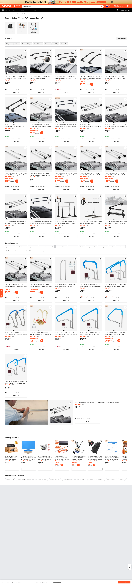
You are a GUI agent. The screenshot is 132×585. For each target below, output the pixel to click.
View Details (66, 349)
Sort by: (119, 38)
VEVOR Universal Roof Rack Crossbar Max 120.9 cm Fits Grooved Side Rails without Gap (66, 126)
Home (6, 13)
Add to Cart (16, 92)
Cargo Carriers (17, 13)
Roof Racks (24, 13)
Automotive (11, 13)
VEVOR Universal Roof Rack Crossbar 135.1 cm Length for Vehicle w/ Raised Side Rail (97, 402)
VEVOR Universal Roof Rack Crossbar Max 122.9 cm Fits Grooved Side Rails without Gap (41, 223)
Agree (124, 582)
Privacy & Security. (57, 582)
